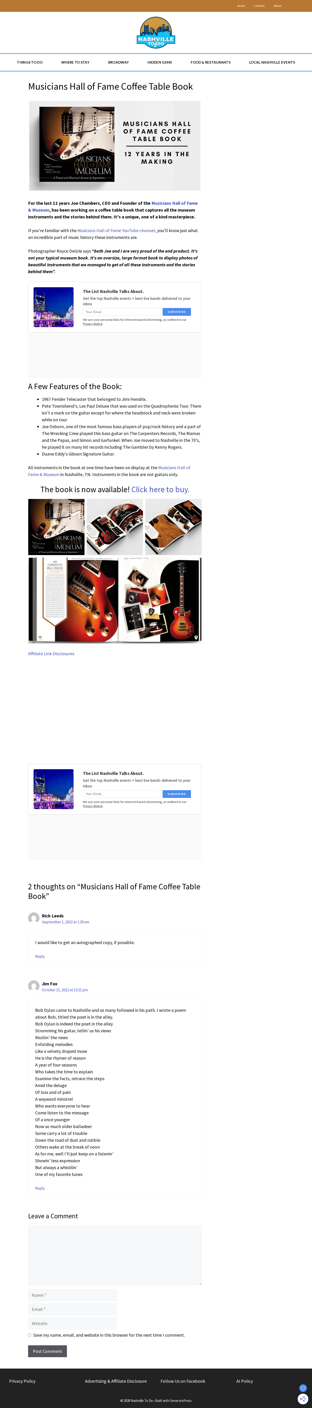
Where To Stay (75, 62)
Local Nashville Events (272, 62)
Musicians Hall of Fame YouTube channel (116, 230)
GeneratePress (181, 1400)
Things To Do (29, 62)
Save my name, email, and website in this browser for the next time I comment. (109, 1335)
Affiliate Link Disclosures (51, 653)
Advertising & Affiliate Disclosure (116, 1381)
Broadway (118, 62)
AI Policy (244, 1381)
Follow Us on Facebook (183, 1381)
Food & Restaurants (210, 62)
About (278, 6)
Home (241, 6)
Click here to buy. (160, 489)
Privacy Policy (22, 1381)
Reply (40, 956)
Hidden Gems (160, 62)
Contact (259, 6)
